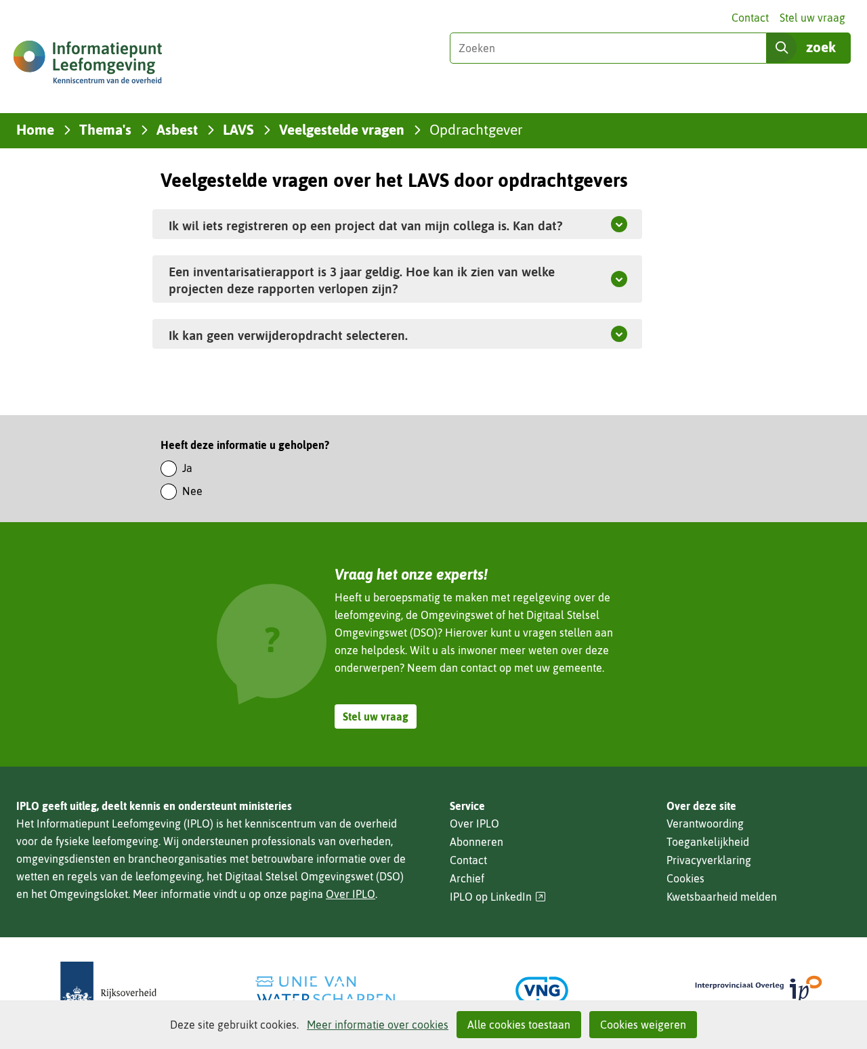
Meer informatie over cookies (377, 1025)
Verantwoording (705, 823)
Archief (467, 878)
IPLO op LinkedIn (498, 897)
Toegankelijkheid (708, 842)
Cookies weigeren (643, 1025)
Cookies (685, 878)
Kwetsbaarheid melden (722, 897)
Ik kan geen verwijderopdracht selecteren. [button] (320, 335)
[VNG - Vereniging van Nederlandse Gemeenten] (542, 990)
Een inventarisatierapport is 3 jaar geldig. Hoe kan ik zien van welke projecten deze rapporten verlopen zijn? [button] (362, 280)
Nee (192, 491)
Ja (187, 468)
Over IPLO (350, 894)
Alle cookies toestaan (518, 1025)
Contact (750, 18)
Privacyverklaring (709, 860)
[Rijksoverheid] (108, 990)
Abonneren (476, 842)
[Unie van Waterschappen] (325, 990)
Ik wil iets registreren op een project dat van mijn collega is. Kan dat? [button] (365, 225)
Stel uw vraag (812, 18)
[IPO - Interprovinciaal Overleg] (758, 990)
